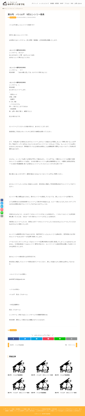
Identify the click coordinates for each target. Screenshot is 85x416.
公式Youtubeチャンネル (43, 410)
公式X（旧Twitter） (30, 410)
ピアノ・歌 (77, 409)
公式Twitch (77, 410)
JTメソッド (7, 409)
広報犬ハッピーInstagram (57, 410)
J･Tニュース (13, 17)
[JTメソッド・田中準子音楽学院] (13, 3)
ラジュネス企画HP (19, 410)
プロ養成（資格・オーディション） (31, 409)
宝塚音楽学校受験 (46, 409)
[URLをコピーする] (71, 338)
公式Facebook (69, 410)
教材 (13, 409)
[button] (13, 338)
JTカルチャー (69, 409)
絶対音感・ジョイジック (58, 409)
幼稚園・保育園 (9, 410)
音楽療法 (18, 409)
